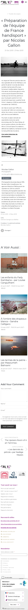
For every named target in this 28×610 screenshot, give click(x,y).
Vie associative (7, 572)
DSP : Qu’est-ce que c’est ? (9, 491)
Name (3, 403)
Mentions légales (6, 505)
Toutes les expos (15, 14)
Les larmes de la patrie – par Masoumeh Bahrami (14, 363)
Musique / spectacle (8, 567)
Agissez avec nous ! (7, 494)
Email (3, 410)
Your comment (6, 388)
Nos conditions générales (9, 499)
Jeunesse (5, 565)
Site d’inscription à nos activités (11, 524)
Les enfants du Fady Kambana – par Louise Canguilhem (13, 280)
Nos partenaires (6, 507)
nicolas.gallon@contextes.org (12, 174)
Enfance (5, 563)
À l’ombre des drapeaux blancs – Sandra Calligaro (13, 321)
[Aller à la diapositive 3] (10, 157)
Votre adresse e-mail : (7, 552)
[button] (3, 148)
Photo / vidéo (6, 569)
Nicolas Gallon (8, 169)
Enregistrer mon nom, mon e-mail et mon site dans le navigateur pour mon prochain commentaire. (15, 418)
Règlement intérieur (7, 496)
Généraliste (6, 561)
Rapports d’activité (7, 510)
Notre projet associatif (8, 488)
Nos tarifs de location (7, 502)
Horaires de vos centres (8, 527)
